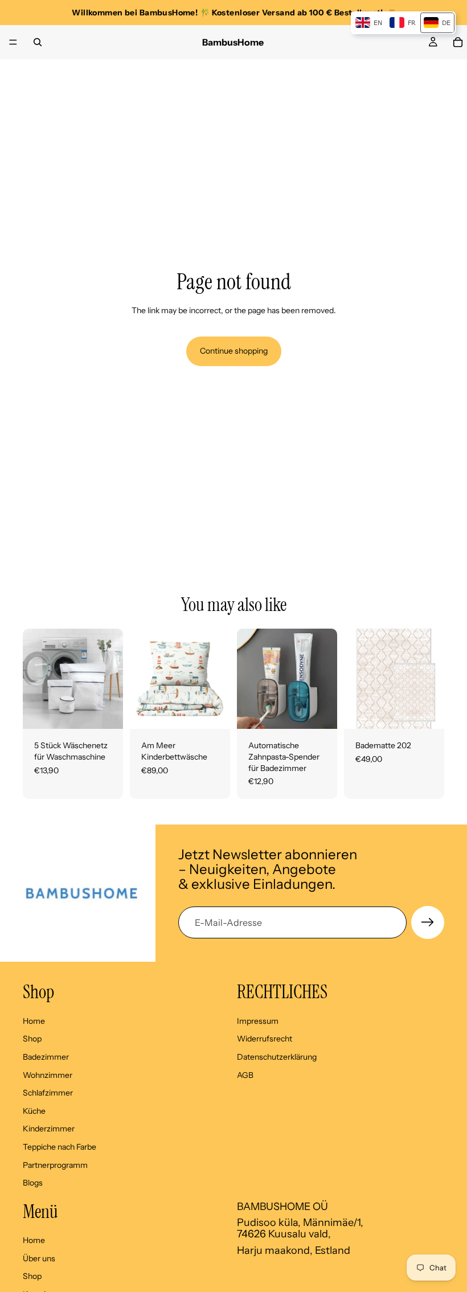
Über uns (39, 1258)
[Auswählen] (212, 712)
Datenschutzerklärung (277, 1057)
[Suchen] (37, 42)
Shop (32, 1038)
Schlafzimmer (48, 1093)
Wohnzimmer (47, 1074)
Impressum (257, 1020)
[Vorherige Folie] (35, 678)
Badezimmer (46, 1057)
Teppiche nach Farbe (59, 1147)
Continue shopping (234, 351)
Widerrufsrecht (264, 1038)
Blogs (33, 1183)
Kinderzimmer (49, 1128)
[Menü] (13, 42)
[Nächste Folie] (110, 678)
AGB (245, 1074)
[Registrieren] (427, 922)
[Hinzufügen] (105, 712)
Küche (34, 1110)
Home (34, 1020)
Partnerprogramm (55, 1164)
